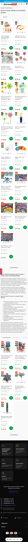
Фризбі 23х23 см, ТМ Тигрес (19, 158)
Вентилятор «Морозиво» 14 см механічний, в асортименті (21, 98)
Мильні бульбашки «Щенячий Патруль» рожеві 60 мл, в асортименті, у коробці (6, 37)
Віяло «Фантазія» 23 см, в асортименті (20, 187)
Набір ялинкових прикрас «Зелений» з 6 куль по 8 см (6, 418)
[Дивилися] (14, 539)
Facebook (5, 517)
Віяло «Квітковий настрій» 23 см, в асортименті (20, 217)
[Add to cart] (11, 48)
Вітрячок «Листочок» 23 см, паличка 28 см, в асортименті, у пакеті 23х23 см (6, 98)
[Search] (19, 4)
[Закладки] (17, 539)
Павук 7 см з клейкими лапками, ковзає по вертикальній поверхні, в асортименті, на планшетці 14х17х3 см (7, 188)
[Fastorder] (6, 32)
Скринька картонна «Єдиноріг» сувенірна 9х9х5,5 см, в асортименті (7, 68)
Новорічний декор (6, 337)
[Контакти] (22, 4)
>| (20, 262)
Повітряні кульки (16, 337)
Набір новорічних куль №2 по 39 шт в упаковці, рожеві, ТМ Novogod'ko (21, 357)
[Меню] (2, 4)
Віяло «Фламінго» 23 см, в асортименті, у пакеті (6, 246)
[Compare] (8, 32)
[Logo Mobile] (10, 4)
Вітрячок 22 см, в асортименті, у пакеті (19, 67)
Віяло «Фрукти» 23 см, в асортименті (6, 217)
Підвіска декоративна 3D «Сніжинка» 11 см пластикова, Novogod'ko (6, 387)
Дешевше (5, 16)
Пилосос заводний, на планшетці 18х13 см (6, 158)
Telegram (19, 517)
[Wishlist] (10, 32)
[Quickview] (4, 32)
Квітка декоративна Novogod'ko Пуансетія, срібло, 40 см (20, 387)
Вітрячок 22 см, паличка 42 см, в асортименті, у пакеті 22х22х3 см (7, 128)
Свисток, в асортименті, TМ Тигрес (20, 127)
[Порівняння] (20, 539)
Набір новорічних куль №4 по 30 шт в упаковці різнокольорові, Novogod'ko (7, 357)
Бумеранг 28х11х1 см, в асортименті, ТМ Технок (20, 36)
